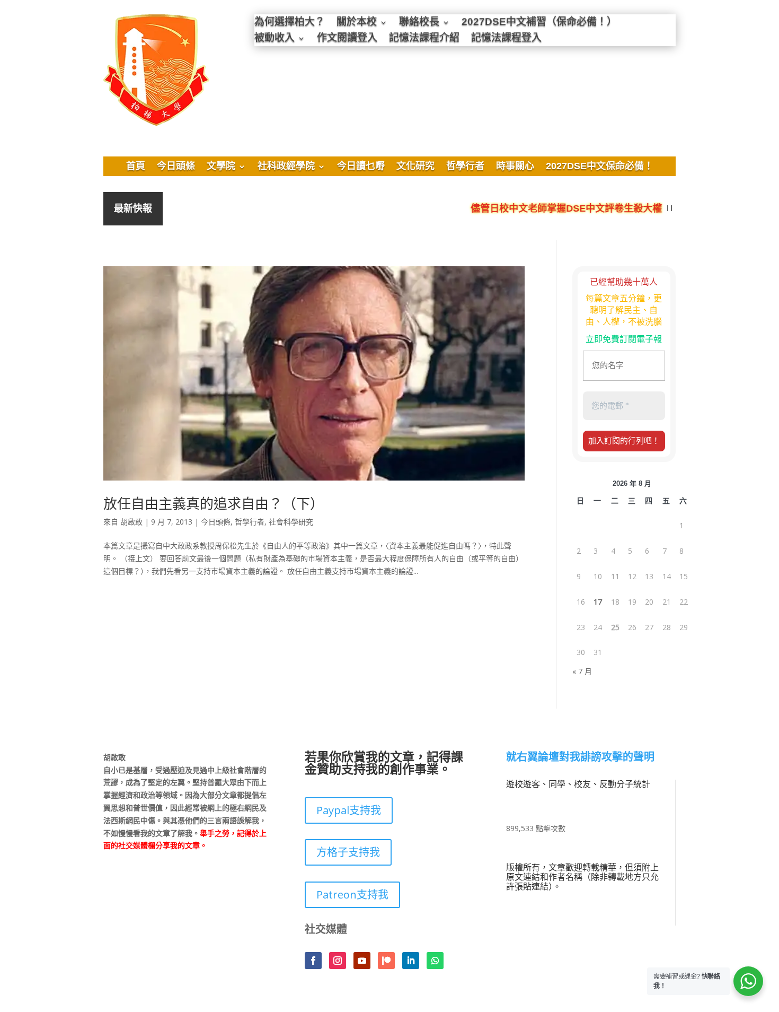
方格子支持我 (348, 852)
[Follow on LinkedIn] (410, 960)
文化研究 (415, 167)
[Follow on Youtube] (361, 960)
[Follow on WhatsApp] (435, 960)
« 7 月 (582, 671)
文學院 (221, 167)
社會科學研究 (291, 522)
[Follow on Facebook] (313, 960)
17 (598, 602)
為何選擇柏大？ (289, 23)
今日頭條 (176, 167)
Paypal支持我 (348, 810)
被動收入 (274, 38)
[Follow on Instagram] (337, 960)
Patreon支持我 (352, 894)
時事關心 (515, 167)
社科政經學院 (286, 167)
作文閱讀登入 (347, 38)
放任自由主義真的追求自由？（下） (213, 503)
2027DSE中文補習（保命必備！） (539, 23)
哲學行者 (465, 167)
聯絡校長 (419, 23)
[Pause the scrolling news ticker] (669, 208)
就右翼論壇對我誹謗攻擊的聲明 (580, 757)
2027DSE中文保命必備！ (599, 167)
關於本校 (357, 23)
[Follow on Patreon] (386, 960)
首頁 (135, 167)
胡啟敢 (131, 522)
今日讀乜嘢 (361, 167)
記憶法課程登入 (506, 38)
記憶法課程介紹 (424, 38)
